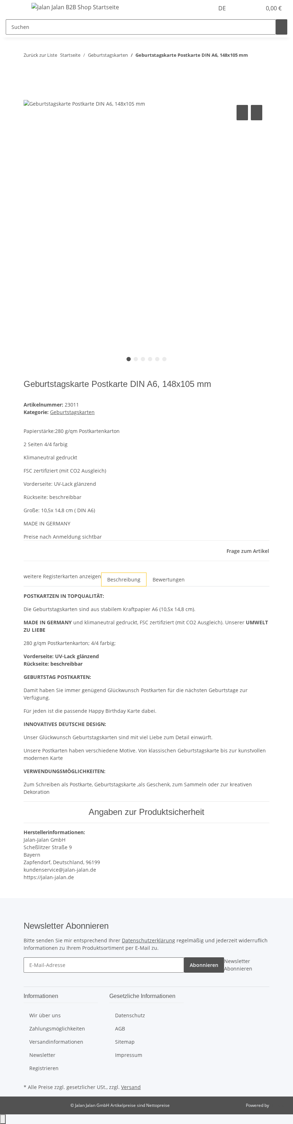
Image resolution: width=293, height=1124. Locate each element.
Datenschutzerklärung (148, 940)
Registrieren (44, 1068)
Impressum (128, 1055)
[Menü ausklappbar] (15, 8)
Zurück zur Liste (40, 55)
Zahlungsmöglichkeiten (57, 1028)
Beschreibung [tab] (123, 579)
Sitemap (125, 1041)
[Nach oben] (3, 1119)
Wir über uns (45, 1015)
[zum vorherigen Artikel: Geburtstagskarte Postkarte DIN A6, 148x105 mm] (253, 56)
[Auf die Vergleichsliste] (242, 112)
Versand (131, 1087)
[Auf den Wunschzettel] (256, 112)
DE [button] (222, 8)
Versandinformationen (56, 1041)
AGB (120, 1028)
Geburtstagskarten (72, 412)
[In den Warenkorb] (29, 95)
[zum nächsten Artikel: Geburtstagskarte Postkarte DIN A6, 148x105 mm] (253, 72)
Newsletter (42, 1055)
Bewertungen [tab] (169, 579)
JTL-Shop (278, 1105)
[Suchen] (281, 27)
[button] (241, 8)
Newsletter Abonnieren (238, 965)
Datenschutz (130, 1015)
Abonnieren (204, 965)
